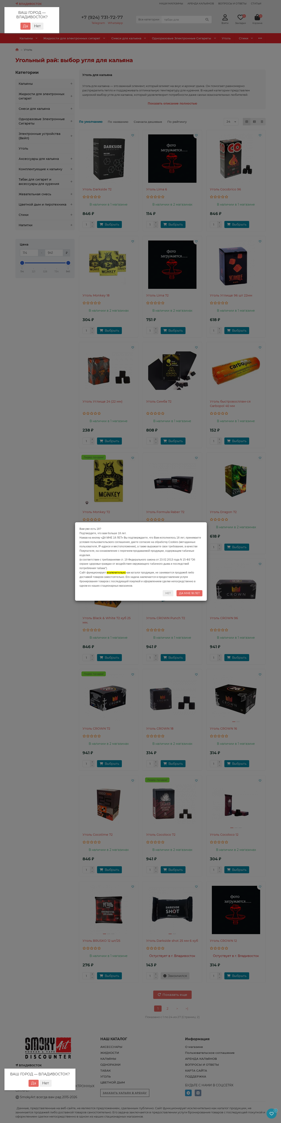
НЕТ (168, 593)
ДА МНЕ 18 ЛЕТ (189, 593)
